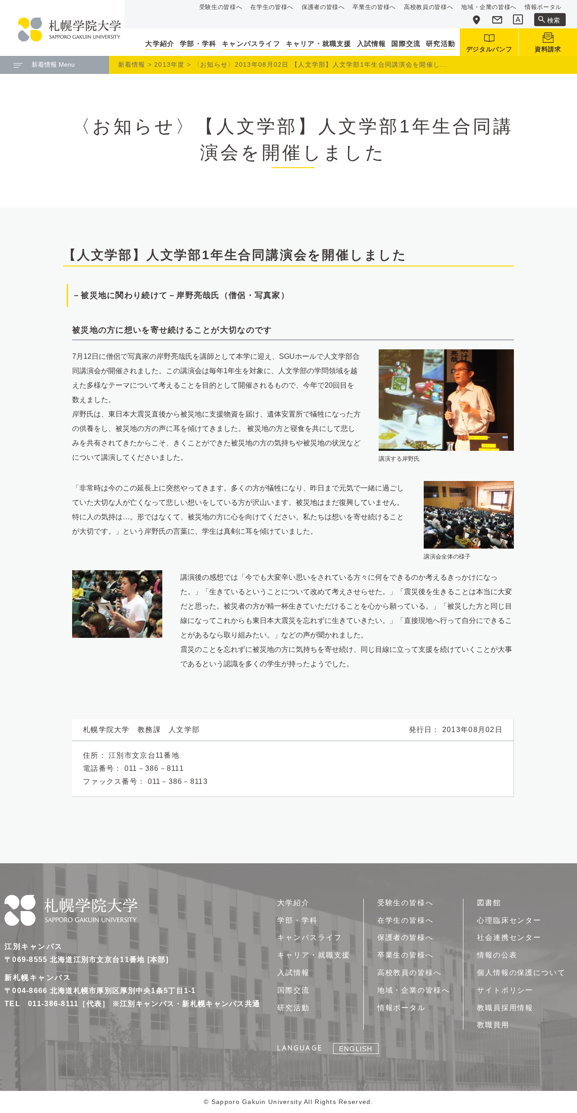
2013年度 (169, 64)
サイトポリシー (505, 990)
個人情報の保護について (521, 972)
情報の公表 (497, 955)
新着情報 (132, 64)
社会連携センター (509, 937)
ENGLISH (355, 1049)
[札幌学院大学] (69, 29)
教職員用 (493, 1025)
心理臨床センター (509, 920)
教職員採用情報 (505, 1008)
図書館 (489, 903)
